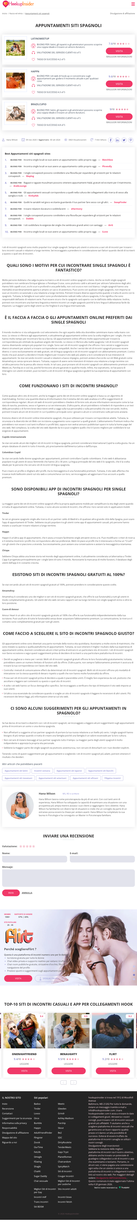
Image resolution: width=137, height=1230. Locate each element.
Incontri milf (40, 1197)
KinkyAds (33, 195)
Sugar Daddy (40, 1176)
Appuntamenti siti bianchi (100, 770)
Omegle (38, 1156)
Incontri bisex (65, 1197)
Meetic (61, 1103)
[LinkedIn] (117, 140)
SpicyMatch (63, 1166)
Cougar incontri (66, 1176)
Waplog (30, 176)
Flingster (38, 1137)
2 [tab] (134, 971)
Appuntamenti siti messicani (18, 778)
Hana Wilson (47, 793)
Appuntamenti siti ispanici (69, 770)
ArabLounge (20, 185)
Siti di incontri (65, 1171)
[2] (23, 846)
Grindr (61, 1113)
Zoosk (37, 1142)
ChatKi (37, 1171)
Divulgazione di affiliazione (15, 1132)
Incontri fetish (65, 1201)
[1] (20, 846)
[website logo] (15, 48)
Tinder (37, 1108)
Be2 (60, 1132)
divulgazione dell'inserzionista (110, 1177)
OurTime (38, 1147)
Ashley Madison (66, 1118)
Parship (62, 1123)
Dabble (30, 218)
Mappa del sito (9, 1137)
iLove (105, 231)
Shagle (37, 1166)
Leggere (24, 1063)
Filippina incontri (112, 778)
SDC (60, 1137)
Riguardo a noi (9, 1142)
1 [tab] (134, 966)
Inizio (4, 1103)
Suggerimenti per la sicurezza (17, 1118)
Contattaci (7, 1113)
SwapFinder (120, 202)
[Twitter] (124, 140)
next (74, 1082)
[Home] (18, 4)
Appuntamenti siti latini (16, 770)
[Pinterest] (130, 140)
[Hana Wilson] (20, 805)
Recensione (8, 1108)
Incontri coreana (42, 770)
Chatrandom (64, 1161)
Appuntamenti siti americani (52, 778)
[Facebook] (110, 140)
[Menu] (133, 4)
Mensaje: (7, 866)
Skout (61, 1127)
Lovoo (37, 1113)
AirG (110, 225)
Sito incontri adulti (67, 1189)
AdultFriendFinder (43, 1132)
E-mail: (74, 853)
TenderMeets (64, 1147)
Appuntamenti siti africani (85, 778)
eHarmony (76, 208)
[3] (27, 846)
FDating (38, 1161)
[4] (30, 846)
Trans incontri (41, 1201)
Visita (119, 51)
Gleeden (62, 1108)
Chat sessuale (41, 1181)
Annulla (27, 892)
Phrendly (107, 166)
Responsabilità (9, 1127)
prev (63, 1082)
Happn (37, 1127)
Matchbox (107, 159)
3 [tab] (134, 975)
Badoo (37, 1103)
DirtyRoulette (64, 1142)
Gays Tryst (63, 1152)
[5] (33, 846)
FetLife (37, 1152)
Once (36, 1118)
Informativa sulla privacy (14, 1123)
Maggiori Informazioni (119, 56)
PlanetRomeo (65, 1156)
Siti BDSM (39, 1206)
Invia (11, 892)
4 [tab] (134, 979)
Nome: (6, 853)
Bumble (38, 1123)
